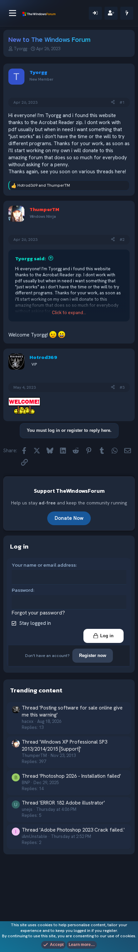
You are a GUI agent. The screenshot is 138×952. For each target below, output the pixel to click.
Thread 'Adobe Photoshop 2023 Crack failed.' (73, 830)
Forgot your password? (38, 612)
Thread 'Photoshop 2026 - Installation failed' (71, 776)
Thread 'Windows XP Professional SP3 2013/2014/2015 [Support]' (64, 745)
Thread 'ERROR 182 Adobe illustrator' (63, 802)
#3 (122, 387)
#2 (122, 239)
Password (22, 590)
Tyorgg (20, 49)
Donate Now (69, 518)
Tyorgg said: (30, 258)
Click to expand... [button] (69, 312)
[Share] (113, 102)
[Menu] (12, 13)
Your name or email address (44, 565)
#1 (122, 102)
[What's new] (126, 13)
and (43, 185)
